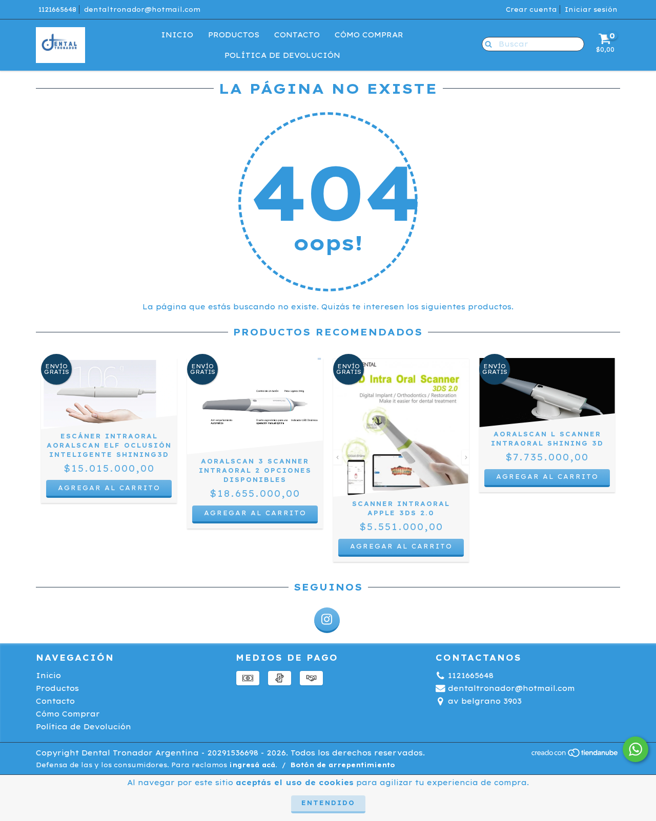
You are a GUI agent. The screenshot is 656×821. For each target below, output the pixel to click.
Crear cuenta (531, 9)
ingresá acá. (253, 765)
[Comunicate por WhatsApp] (635, 749)
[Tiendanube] (575, 755)
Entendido (328, 803)
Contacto (297, 34)
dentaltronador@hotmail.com (142, 9)
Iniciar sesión (591, 9)
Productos (233, 34)
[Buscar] (486, 43)
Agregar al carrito (255, 513)
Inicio (177, 34)
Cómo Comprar (369, 34)
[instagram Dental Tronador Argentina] (327, 620)
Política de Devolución (282, 55)
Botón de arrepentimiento (343, 765)
